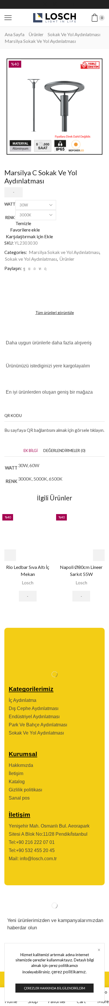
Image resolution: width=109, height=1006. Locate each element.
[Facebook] (35, 4)
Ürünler (36, 34)
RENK (10, 217)
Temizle (23, 223)
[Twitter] (45, 4)
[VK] (29, 268)
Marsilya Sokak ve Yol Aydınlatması (40, 41)
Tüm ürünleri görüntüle (54, 312)
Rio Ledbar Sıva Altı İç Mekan (27, 570)
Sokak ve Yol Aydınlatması (74, 34)
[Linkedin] (74, 4)
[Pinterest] (34, 268)
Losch (27, 582)
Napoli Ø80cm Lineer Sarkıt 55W (81, 570)
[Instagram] (55, 4)
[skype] (45, 268)
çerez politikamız (68, 971)
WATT (9, 204)
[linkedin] (40, 268)
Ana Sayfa (14, 34)
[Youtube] (64, 4)
